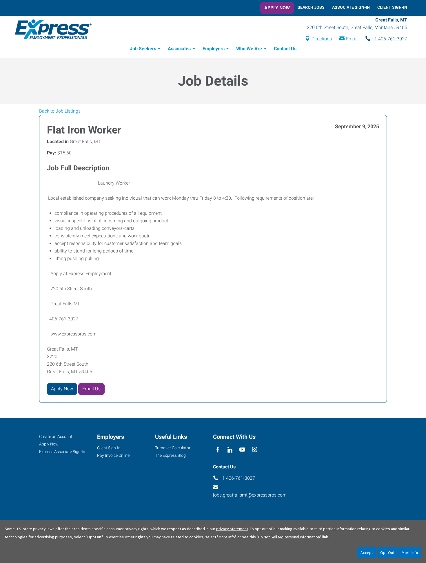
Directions (322, 38)
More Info (410, 552)
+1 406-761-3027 (389, 38)
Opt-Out (387, 552)
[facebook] (218, 450)
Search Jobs (311, 7)
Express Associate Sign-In (62, 451)
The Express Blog (170, 455)
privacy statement (232, 528)
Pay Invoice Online (113, 455)
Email (352, 38)
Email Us (91, 388)
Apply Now (277, 7)
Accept (367, 552)
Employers (214, 48)
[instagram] (254, 450)
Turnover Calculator (172, 447)
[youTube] (242, 450)
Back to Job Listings (60, 111)
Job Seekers (143, 48)
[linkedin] (230, 450)
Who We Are (249, 48)
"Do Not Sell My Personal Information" (289, 536)
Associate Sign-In (351, 7)
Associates (179, 48)
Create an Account (55, 436)
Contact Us (285, 48)
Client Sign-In (392, 7)
